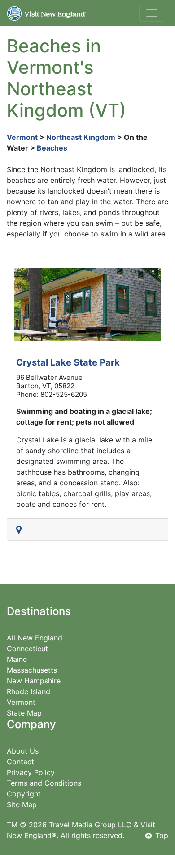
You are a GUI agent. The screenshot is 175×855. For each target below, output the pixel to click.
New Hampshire (34, 680)
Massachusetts (32, 669)
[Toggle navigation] (151, 13)
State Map (24, 712)
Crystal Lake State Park (68, 362)
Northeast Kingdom (80, 137)
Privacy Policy (31, 772)
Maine (17, 659)
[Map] (20, 529)
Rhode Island (28, 691)
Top (161, 835)
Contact (20, 761)
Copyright (24, 793)
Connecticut (27, 648)
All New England (34, 637)
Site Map (22, 804)
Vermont (22, 137)
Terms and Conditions (44, 783)
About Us (23, 750)
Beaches (52, 147)
